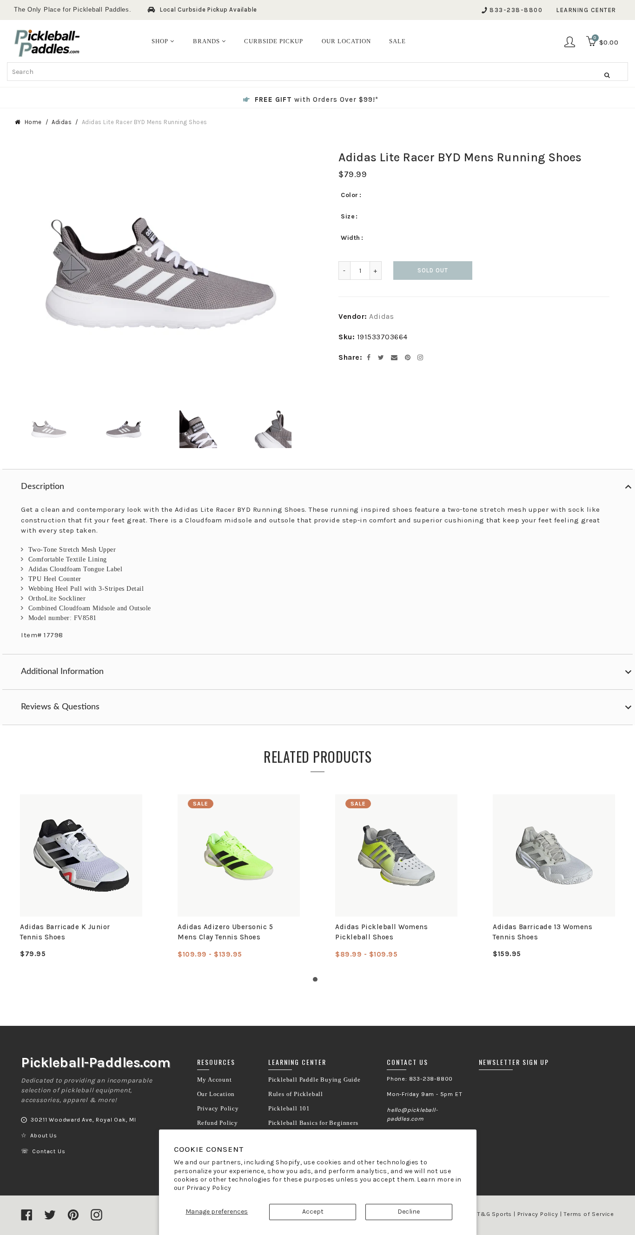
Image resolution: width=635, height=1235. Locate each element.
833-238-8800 (515, 10)
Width (350, 238)
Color (349, 195)
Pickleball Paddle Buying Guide (314, 1079)
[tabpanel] (81, 877)
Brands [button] (207, 41)
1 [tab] (317, 981)
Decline (408, 1211)
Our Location (216, 1094)
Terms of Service (588, 1214)
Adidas (62, 122)
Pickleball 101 (289, 1108)
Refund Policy (217, 1123)
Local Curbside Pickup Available (208, 9)
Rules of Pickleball (295, 1094)
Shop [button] (161, 41)
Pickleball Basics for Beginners (313, 1123)
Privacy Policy (209, 1188)
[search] (317, 71)
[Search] (607, 75)
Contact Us (48, 1151)
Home (33, 122)
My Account (214, 1079)
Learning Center (586, 10)
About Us (43, 1135)
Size (348, 216)
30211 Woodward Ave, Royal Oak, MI (83, 1119)
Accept (313, 1211)
